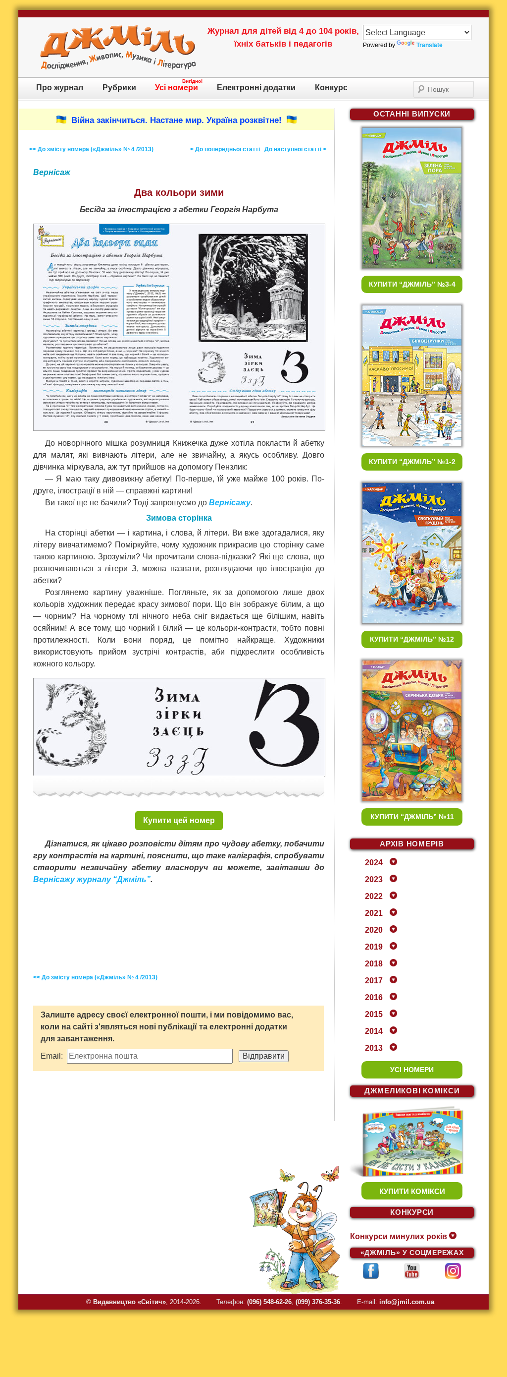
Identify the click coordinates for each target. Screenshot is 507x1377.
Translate (429, 45)
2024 (374, 862)
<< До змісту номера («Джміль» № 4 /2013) (91, 149)
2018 (374, 963)
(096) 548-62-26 (269, 1302)
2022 (374, 896)
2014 (374, 1031)
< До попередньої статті (225, 149)
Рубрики (119, 87)
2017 (374, 980)
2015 (374, 1014)
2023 (374, 879)
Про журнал (59, 87)
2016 (374, 997)
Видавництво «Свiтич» (129, 1302)
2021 (374, 913)
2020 (374, 930)
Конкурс (331, 87)
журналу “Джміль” (114, 879)
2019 (374, 947)
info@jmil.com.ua (406, 1302)
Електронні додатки (256, 87)
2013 (374, 1048)
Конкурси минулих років (398, 1236)
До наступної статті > (295, 149)
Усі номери (176, 87)
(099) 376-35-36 (318, 1302)
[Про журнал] (118, 67)
